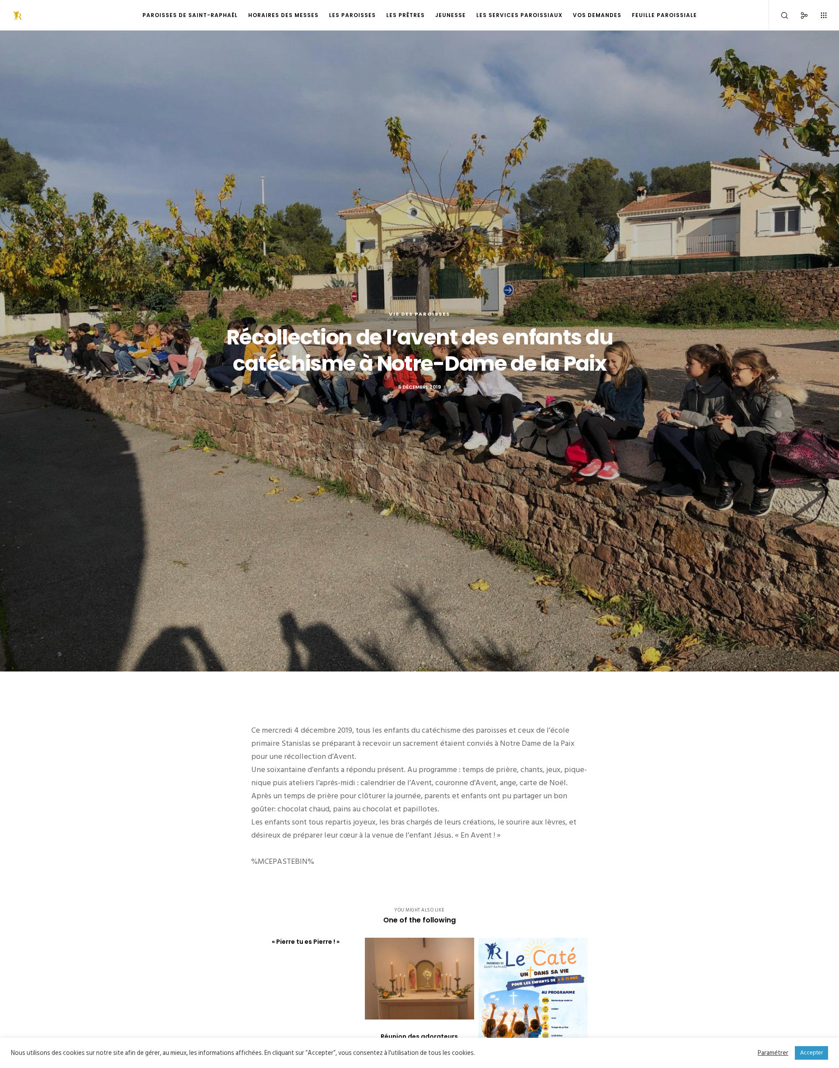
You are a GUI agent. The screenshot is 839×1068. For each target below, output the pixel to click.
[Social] (798, 15)
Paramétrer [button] (773, 1053)
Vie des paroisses (419, 313)
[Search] (779, 15)
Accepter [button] (811, 1053)
